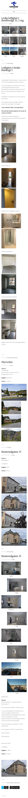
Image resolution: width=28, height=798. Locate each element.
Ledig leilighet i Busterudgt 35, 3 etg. (12, 19)
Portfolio (9, 357)
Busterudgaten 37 (11, 451)
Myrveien (7, 362)
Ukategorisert (10, 63)
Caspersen (14, 4)
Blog (8, 551)
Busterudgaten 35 (11, 556)
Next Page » (16, 787)
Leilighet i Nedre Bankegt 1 (10, 69)
